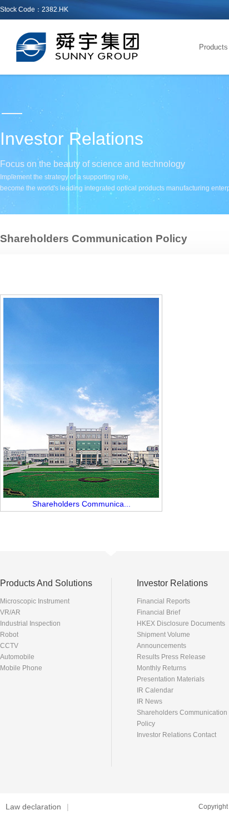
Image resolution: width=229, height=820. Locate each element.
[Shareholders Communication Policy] (81, 494)
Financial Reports (163, 601)
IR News (149, 701)
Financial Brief (158, 612)
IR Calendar (155, 690)
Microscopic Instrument (34, 601)
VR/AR (10, 612)
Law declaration (33, 806)
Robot (9, 635)
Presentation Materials (171, 679)
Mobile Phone (21, 668)
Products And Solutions (46, 583)
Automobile (17, 657)
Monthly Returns (161, 668)
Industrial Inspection (30, 623)
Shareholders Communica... (81, 503)
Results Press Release (171, 657)
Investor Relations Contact (176, 735)
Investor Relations (172, 583)
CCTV (9, 646)
